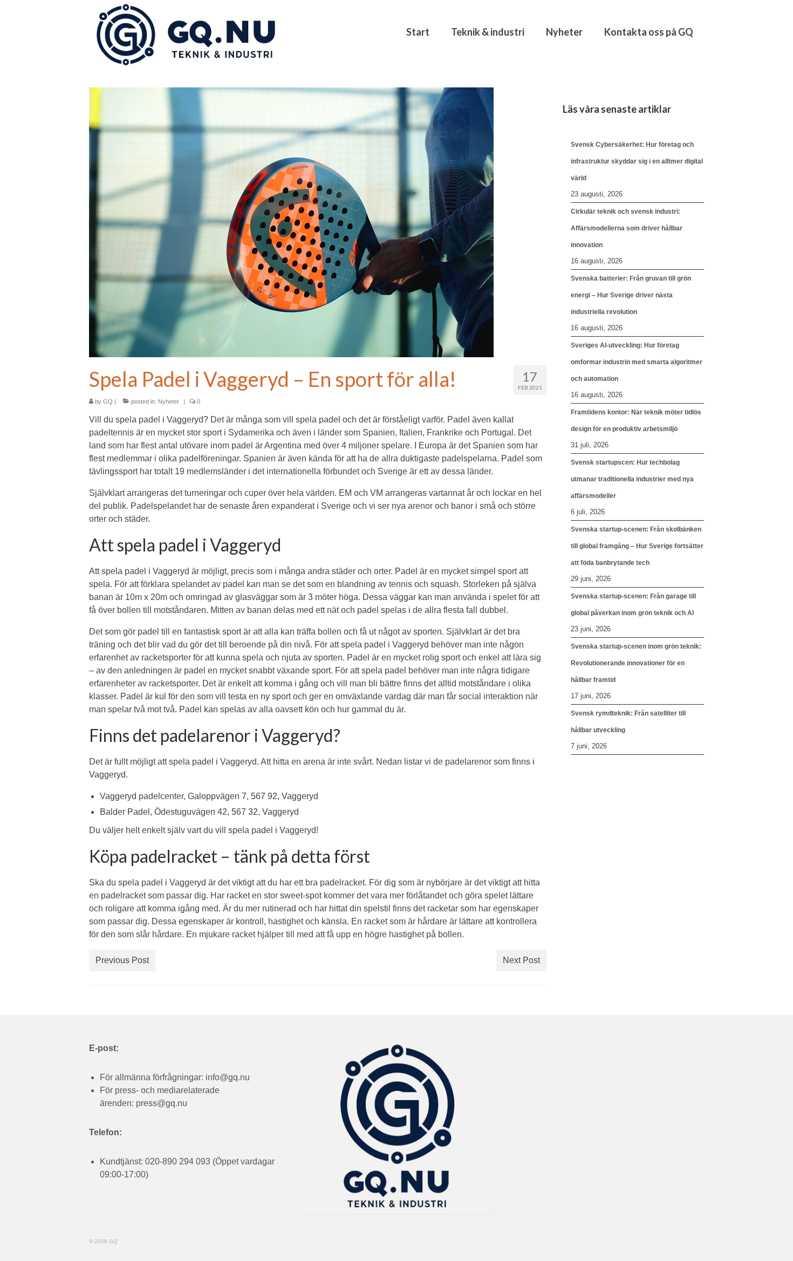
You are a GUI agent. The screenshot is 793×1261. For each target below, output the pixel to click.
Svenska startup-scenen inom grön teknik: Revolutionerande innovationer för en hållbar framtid (636, 663)
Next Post (521, 960)
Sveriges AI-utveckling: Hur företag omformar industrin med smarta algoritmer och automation (636, 362)
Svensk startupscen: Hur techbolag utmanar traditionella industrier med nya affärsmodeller (632, 479)
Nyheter (168, 401)
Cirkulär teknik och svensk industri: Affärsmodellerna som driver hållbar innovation (626, 228)
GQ (108, 401)
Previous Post (122, 960)
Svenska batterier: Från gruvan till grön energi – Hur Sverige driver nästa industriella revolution (631, 295)
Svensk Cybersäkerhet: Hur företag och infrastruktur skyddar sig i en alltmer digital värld (637, 161)
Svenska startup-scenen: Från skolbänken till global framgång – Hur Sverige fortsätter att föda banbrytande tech (637, 546)
